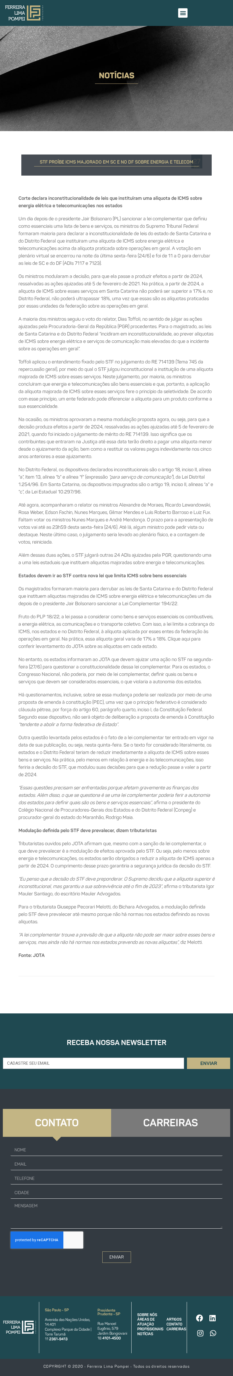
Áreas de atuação (146, 1321)
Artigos (174, 1319)
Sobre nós (147, 1315)
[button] (183, 13)
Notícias (145, 1334)
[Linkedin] (212, 1318)
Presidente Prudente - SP (108, 1312)
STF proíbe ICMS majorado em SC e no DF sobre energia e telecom (116, 162)
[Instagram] (200, 1333)
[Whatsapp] (213, 1333)
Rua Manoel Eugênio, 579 (107, 1326)
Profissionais (150, 1329)
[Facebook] (199, 1318)
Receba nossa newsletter (117, 1042)
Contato (174, 1324)
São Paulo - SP (57, 1310)
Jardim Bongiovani (112, 1333)
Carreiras (176, 1329)
